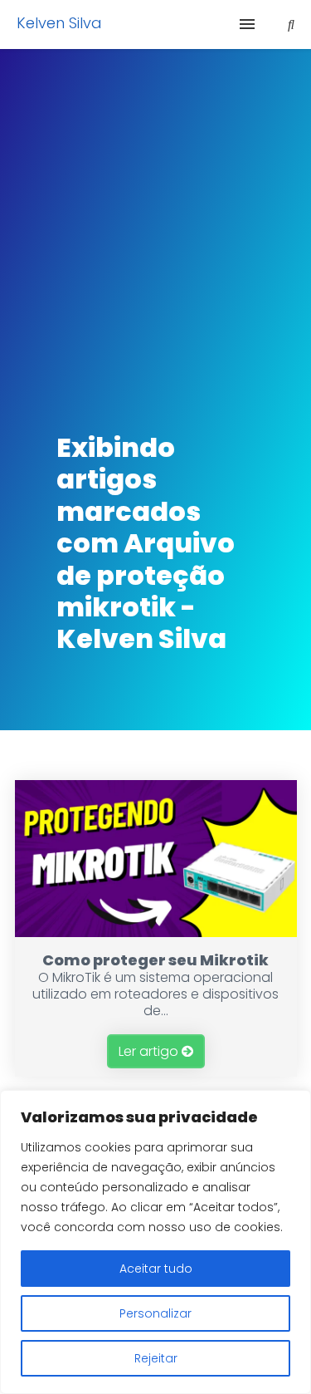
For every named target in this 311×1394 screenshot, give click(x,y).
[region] (155, 1242)
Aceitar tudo (155, 1268)
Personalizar (155, 1313)
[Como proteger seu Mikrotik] (156, 932)
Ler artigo (150, 1051)
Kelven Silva (59, 22)
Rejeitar (155, 1358)
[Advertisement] (155, 230)
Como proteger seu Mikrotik (155, 960)
